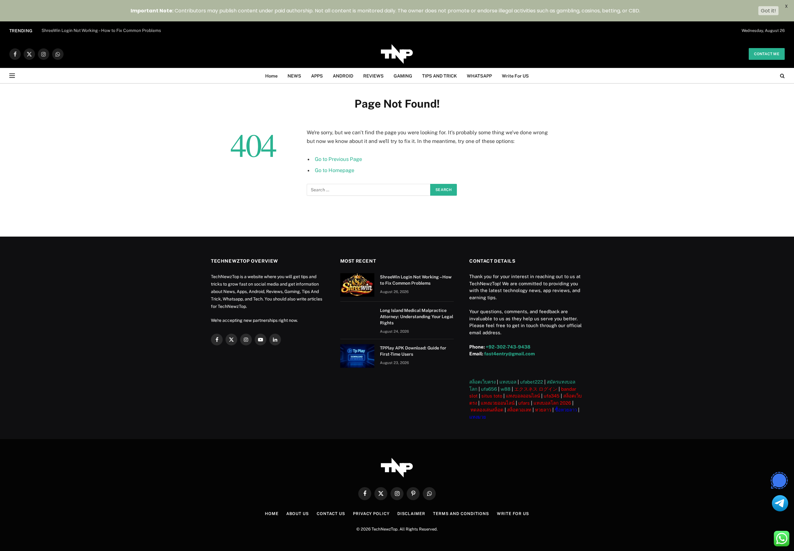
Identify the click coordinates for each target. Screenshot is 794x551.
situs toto (491, 395)
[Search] (782, 76)
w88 (506, 389)
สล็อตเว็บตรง (482, 381)
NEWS (294, 75)
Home (271, 75)
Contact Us (331, 513)
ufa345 (552, 395)
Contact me (766, 54)
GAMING (403, 75)
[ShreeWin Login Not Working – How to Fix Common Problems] (357, 285)
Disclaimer (411, 513)
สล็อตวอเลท (519, 409)
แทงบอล (507, 381)
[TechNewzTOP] (397, 54)
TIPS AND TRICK (439, 75)
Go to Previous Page (338, 159)
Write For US (515, 75)
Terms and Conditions (461, 513)
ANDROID (343, 75)
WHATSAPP (479, 75)
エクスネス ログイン (535, 389)
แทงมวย (477, 417)
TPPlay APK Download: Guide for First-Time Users (413, 351)
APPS (317, 75)
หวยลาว (543, 409)
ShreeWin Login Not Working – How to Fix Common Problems (101, 30)
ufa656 (489, 389)
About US (297, 513)
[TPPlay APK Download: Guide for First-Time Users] (357, 356)
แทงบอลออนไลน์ (523, 395)
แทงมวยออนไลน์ (498, 403)
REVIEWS (373, 75)
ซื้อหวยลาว (566, 409)
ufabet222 (531, 381)
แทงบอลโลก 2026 (552, 403)
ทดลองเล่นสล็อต (487, 409)
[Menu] (12, 76)
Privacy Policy (371, 513)
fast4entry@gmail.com (509, 353)
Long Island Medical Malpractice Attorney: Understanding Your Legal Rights (416, 316)
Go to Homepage (334, 170)
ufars (524, 403)
